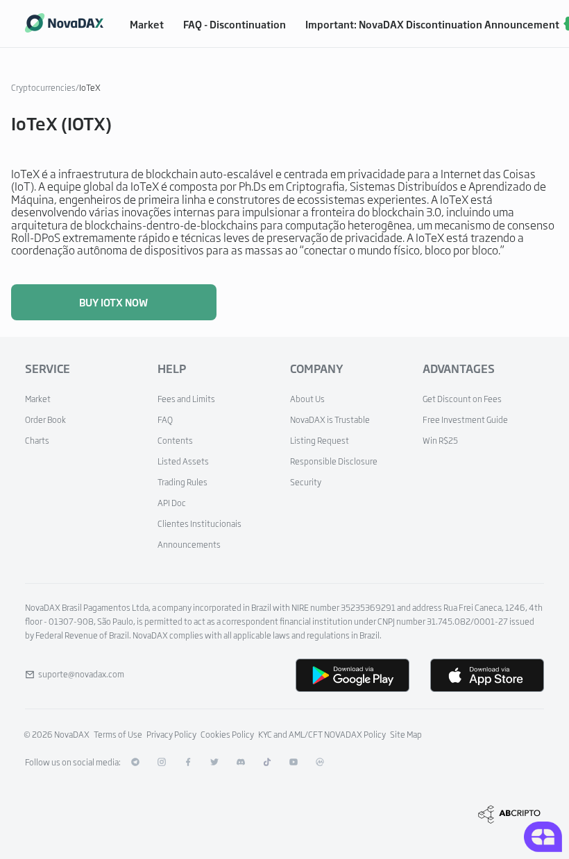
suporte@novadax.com (81, 674)
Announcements (189, 544)
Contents (175, 440)
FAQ (165, 419)
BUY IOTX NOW (113, 302)
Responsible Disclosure (333, 461)
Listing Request (319, 440)
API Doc (172, 502)
